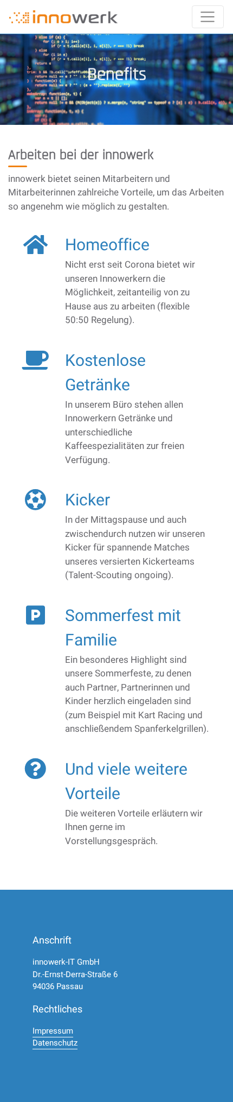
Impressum (53, 1031)
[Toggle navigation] (208, 16)
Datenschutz (55, 1043)
